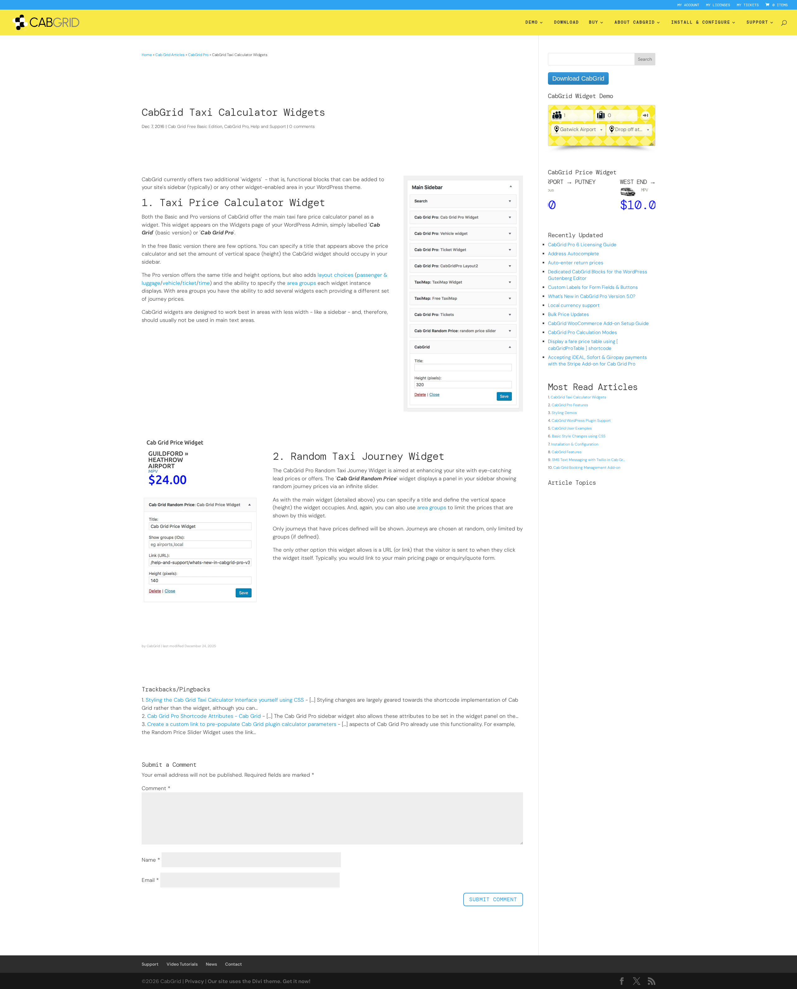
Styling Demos (564, 412)
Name (151, 859)
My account (688, 5)
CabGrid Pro (198, 54)
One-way (645, 115)
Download (566, 22)
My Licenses (718, 5)
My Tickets (748, 5)
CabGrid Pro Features (570, 405)
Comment (156, 788)
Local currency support (574, 305)
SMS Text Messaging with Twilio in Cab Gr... (588, 459)
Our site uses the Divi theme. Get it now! (259, 981)
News (211, 964)
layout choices (335, 274)
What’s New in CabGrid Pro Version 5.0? (591, 296)
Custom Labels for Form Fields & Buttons (593, 287)
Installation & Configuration (574, 444)
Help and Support (268, 126)
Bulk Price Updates (568, 314)
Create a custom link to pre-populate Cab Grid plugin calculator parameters (241, 724)
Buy (593, 22)
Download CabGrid (578, 78)
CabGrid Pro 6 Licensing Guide (582, 245)
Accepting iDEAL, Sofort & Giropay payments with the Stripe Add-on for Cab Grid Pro (597, 360)
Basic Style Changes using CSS (579, 436)
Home (147, 54)
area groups (301, 283)
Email (150, 880)
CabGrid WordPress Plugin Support (581, 420)
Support (757, 22)
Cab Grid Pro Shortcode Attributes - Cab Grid (204, 716)
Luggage (601, 115)
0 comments (302, 126)
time (204, 283)
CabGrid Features (567, 452)
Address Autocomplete (573, 254)
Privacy (194, 981)
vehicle (171, 283)
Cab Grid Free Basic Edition (195, 126)
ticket (189, 283)
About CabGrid (635, 22)
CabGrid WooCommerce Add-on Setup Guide (598, 323)
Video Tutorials (182, 964)
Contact (233, 964)
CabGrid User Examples (572, 428)
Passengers (557, 115)
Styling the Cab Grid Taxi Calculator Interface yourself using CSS (225, 699)
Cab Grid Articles (170, 54)
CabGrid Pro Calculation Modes (582, 332)
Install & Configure (700, 22)
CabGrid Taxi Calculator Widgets (578, 397)
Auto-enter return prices (575, 263)
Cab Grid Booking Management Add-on (586, 467)
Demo (532, 22)
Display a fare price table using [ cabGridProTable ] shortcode (583, 344)
